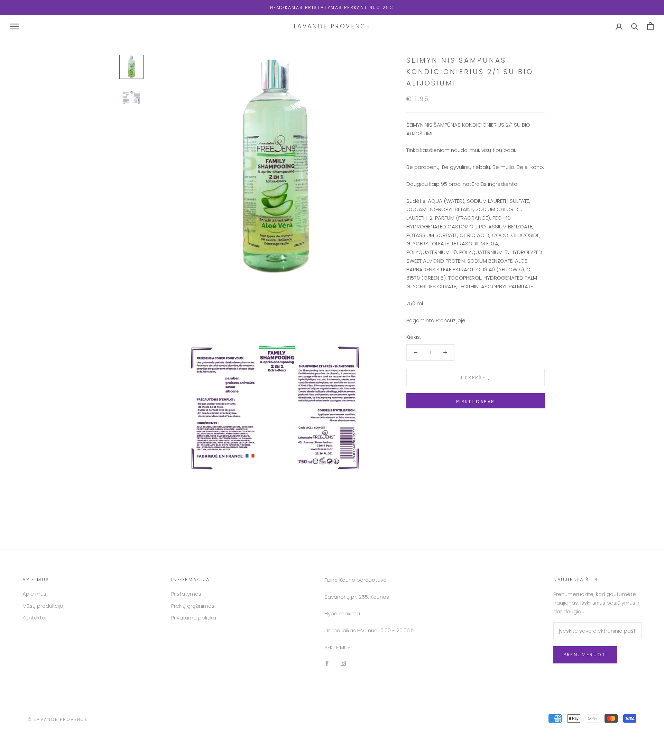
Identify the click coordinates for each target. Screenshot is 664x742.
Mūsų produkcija (42, 605)
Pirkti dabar (475, 401)
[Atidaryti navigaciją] (14, 26)
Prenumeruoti (585, 654)
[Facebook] (327, 663)
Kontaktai (34, 617)
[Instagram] (343, 663)
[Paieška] (634, 26)
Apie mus (34, 593)
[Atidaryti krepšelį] (650, 26)
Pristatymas (186, 593)
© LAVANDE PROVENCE (57, 719)
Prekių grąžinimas (192, 605)
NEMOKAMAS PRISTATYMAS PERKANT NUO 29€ (332, 7)
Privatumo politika (193, 617)
